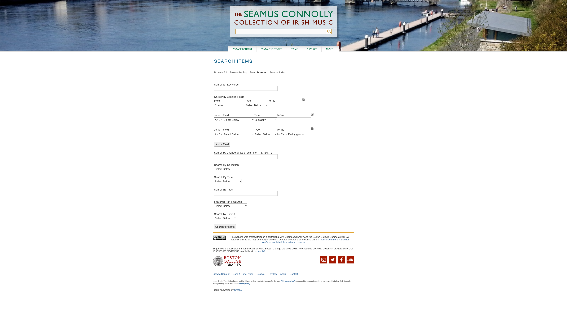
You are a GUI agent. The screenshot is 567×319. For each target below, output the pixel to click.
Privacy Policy (244, 284)
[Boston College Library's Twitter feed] (332, 259)
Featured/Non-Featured (228, 202)
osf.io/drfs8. (260, 251)
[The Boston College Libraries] (227, 266)
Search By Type (223, 177)
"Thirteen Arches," (288, 281)
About (329, 49)
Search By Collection (226, 165)
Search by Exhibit (224, 214)
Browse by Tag (238, 72)
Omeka (238, 290)
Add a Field (222, 144)
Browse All (220, 72)
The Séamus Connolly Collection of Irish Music (283, 17)
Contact (294, 274)
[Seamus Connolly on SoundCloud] (350, 259)
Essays (294, 49)
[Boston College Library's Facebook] (341, 259)
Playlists (312, 49)
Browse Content (242, 49)
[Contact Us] (323, 259)
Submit (329, 31)
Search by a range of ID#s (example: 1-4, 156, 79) (243, 152)
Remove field (303, 100)
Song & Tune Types (271, 49)
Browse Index (277, 72)
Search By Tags (223, 189)
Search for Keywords (226, 84)
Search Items (258, 72)
